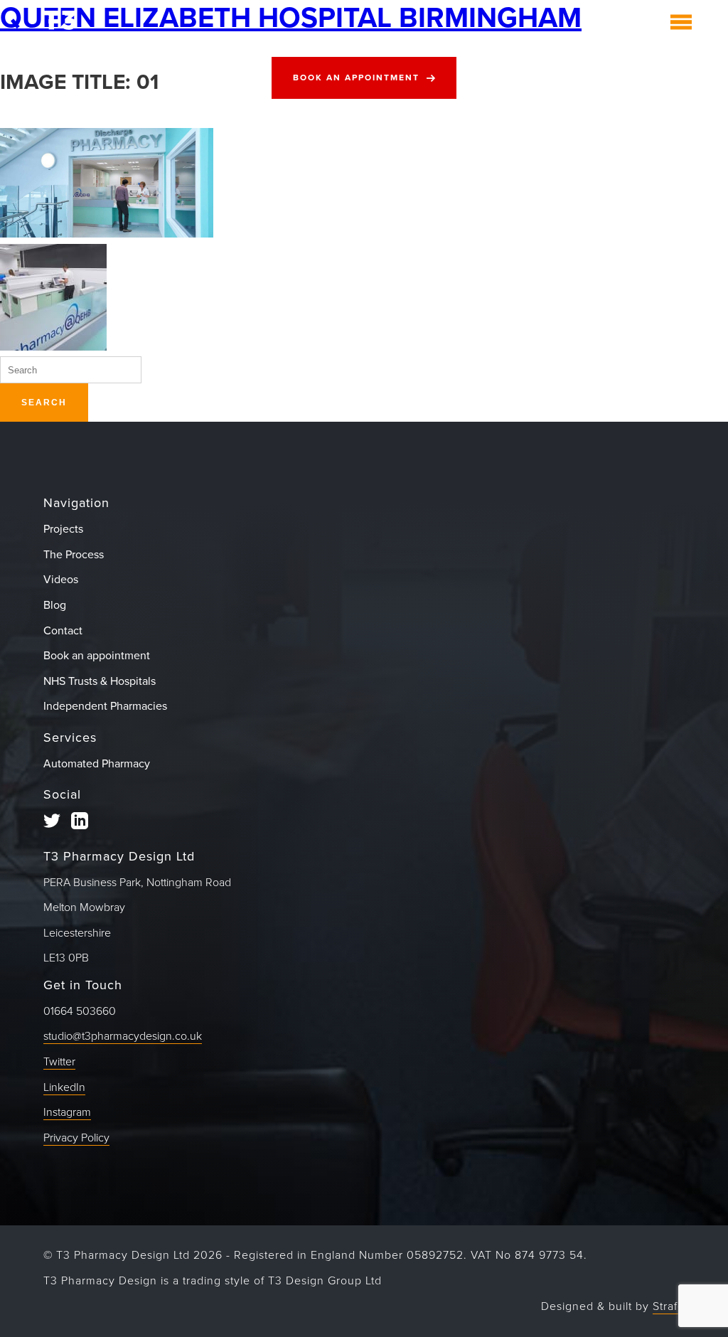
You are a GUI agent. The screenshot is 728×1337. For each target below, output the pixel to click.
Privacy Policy (76, 1138)
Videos (60, 579)
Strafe (669, 1306)
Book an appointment (356, 77)
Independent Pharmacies (105, 706)
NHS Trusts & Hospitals (99, 681)
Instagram (67, 1112)
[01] (106, 234)
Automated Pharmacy (96, 764)
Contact (62, 631)
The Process (73, 555)
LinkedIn (64, 1087)
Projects (63, 529)
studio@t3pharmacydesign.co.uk (122, 1036)
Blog (54, 605)
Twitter (59, 1062)
